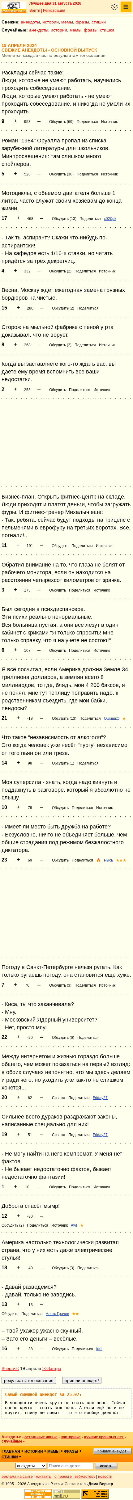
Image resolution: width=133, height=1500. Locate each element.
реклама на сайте (17, 1476)
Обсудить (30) (61, 174)
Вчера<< (10, 1368)
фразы (82, 21)
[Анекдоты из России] (14, 7)
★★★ (121, 860)
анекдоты (30, 21)
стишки (99, 21)
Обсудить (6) (63, 1037)
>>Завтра (51, 1368)
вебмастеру (85, 1476)
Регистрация (54, 10)
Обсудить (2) (60, 271)
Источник (109, 122)
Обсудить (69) (61, 122)
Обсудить (57, 390)
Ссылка (58, 1098)
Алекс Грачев (57, 1314)
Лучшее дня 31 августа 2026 (55, 3)
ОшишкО (111, 718)
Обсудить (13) (64, 219)
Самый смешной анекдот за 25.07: (43, 1394)
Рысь (108, 860)
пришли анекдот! (112, 1451)
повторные (71, 1437)
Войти (34, 10)
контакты (44, 1476)
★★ (75, 1314)
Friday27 (100, 1098)
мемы (67, 21)
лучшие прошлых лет (104, 1437)
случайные (12, 1441)
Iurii (99, 1349)
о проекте (63, 1476)
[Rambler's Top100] (38, 1494)
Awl (74, 1225)
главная (11, 1451)
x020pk (110, 219)
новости (105, 1476)
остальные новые (41, 1437)
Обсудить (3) (60, 985)
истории (50, 21)
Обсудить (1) (63, 763)
